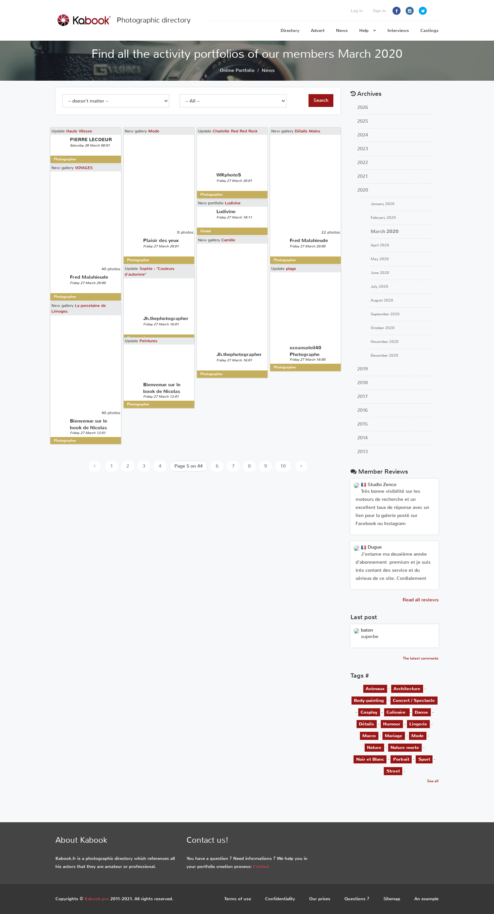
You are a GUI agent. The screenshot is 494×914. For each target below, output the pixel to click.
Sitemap (391, 899)
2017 (362, 396)
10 (283, 466)
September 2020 (385, 314)
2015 (362, 424)
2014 (362, 438)
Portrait (401, 759)
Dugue (374, 547)
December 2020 (384, 355)
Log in (357, 10)
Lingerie (418, 724)
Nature (374, 747)
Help (364, 30)
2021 (362, 176)
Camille (228, 240)
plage (291, 268)
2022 (362, 162)
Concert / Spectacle (414, 700)
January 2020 (383, 203)
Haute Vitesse (79, 131)
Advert (318, 30)
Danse (421, 712)
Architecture (407, 688)
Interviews (398, 30)
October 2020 (383, 327)
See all (433, 781)
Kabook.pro (97, 899)
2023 (362, 149)
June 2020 (380, 272)
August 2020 (382, 300)
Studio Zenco (381, 484)
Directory (290, 30)
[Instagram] (410, 11)
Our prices (319, 899)
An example (426, 899)
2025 (362, 121)
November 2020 (385, 341)
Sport (424, 759)
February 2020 (383, 217)
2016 (362, 410)
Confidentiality (280, 899)
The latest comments (421, 658)
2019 (362, 369)
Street (393, 771)
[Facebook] (397, 11)
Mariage (393, 736)
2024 (362, 135)
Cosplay (369, 712)
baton (367, 630)
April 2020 (380, 245)
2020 (362, 190)
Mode (153, 131)
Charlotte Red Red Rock (235, 131)
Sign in (379, 10)
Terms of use (237, 899)
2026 (362, 107)
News (342, 30)
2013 (362, 451)
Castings (429, 30)
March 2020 (385, 231)
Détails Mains (307, 131)
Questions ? (356, 899)
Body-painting (369, 700)
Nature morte (404, 747)
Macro (369, 736)
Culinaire (396, 712)
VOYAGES (84, 167)
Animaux (375, 688)
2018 (362, 383)
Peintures (148, 341)
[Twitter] (423, 11)
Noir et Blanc (370, 759)
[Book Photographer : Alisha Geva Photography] (356, 631)
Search (321, 100)
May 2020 (380, 259)
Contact (261, 866)
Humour (391, 724)
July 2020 (379, 286)
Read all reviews (421, 600)
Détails (366, 724)
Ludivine (233, 203)
